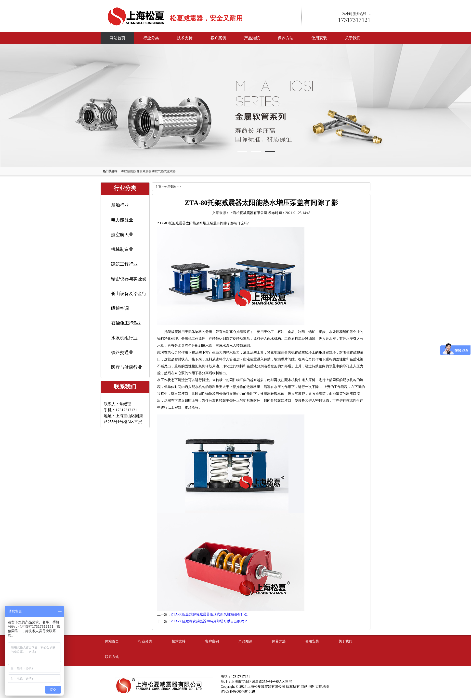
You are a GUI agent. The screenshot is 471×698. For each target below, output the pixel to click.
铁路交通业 (122, 352)
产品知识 (252, 38)
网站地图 (307, 686)
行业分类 (151, 38)
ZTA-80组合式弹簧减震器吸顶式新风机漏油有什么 (209, 614)
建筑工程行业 (124, 264)
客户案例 (218, 38)
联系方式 (112, 657)
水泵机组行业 (124, 337)
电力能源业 (122, 219)
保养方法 (285, 38)
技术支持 (185, 38)
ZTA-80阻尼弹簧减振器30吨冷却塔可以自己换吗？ (209, 621)
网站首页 (117, 38)
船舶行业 (120, 205)
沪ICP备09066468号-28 (238, 691)
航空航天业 (122, 234)
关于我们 (353, 38)
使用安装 (319, 38)
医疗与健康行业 (126, 367)
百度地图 (322, 686)
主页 (158, 186)
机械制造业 (122, 249)
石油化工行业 (124, 323)
